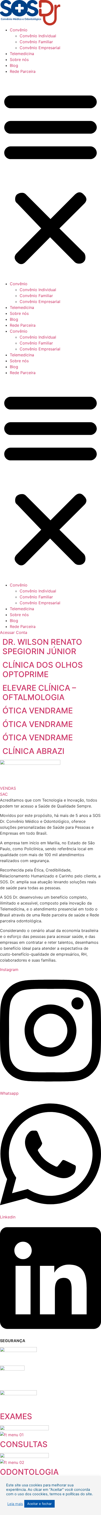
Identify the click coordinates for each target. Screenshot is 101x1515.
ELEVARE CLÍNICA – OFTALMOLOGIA (39, 692)
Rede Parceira (23, 71)
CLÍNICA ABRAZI (33, 751)
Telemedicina (22, 53)
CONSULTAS (24, 1444)
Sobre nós (19, 59)
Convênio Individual (38, 35)
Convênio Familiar (36, 41)
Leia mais (15, 1504)
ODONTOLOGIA (29, 1472)
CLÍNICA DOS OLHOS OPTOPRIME (42, 669)
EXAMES (16, 1416)
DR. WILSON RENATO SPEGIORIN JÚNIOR (42, 646)
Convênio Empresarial (40, 47)
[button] (50, 177)
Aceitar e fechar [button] (39, 1504)
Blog (14, 65)
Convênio (18, 29)
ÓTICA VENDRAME (37, 710)
